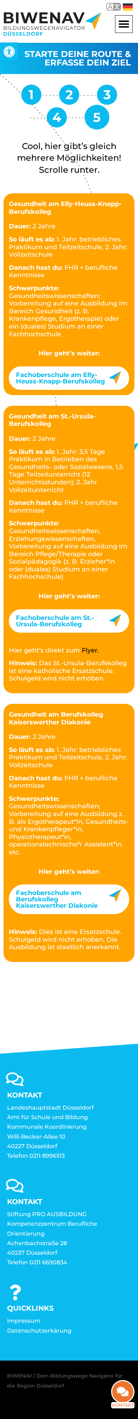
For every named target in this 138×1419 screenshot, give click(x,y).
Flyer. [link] (90, 650)
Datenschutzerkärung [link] (39, 1330)
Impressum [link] (23, 1320)
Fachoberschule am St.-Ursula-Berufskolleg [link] (55, 621)
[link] (9, 51)
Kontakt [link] (123, 1405)
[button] (124, 24)
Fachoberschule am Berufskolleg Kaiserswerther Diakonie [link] (57, 899)
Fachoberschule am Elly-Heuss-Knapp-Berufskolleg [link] (60, 378)
